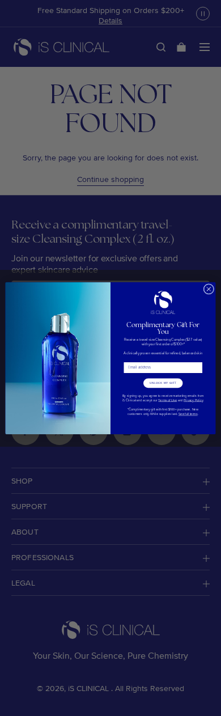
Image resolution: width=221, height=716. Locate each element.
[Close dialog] (209, 289)
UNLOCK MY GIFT (163, 383)
